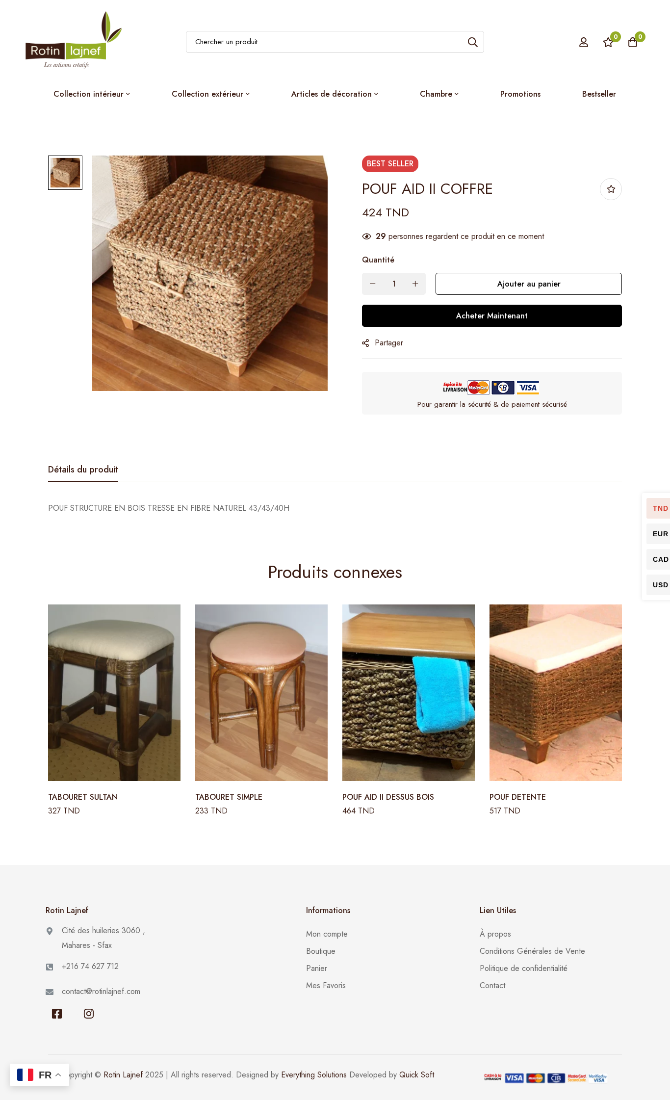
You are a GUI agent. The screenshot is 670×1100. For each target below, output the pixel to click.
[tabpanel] (335, 508)
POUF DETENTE (518, 797)
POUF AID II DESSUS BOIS (388, 797)
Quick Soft (416, 1074)
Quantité (378, 259)
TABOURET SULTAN (83, 797)
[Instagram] (88, 1014)
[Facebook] (57, 1014)
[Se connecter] (583, 42)
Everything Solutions (314, 1074)
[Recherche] (473, 42)
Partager (389, 342)
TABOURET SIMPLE (228, 797)
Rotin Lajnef (123, 1074)
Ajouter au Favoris (611, 189)
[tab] (83, 470)
